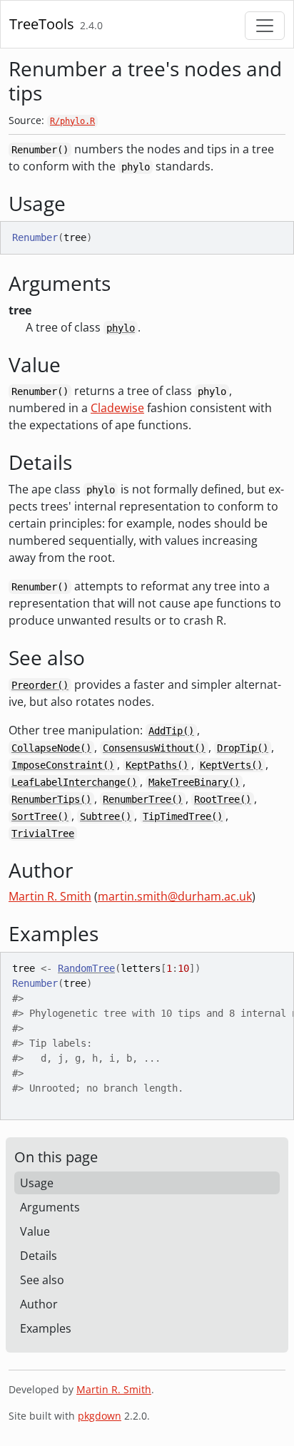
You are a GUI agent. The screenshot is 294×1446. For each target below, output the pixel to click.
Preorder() (40, 685)
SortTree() (40, 816)
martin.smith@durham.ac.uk (175, 896)
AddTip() (171, 731)
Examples (45, 1328)
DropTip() (242, 748)
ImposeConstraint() (62, 765)
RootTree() (222, 799)
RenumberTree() (143, 799)
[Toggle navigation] (265, 25)
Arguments (50, 1207)
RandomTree (86, 968)
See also (42, 1280)
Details (38, 1255)
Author (39, 1304)
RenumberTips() (51, 799)
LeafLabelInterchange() (74, 782)
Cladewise (117, 408)
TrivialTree (42, 833)
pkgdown (99, 1415)
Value (35, 1231)
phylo (120, 328)
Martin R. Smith (50, 896)
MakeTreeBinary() (194, 782)
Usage (37, 1183)
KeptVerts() (231, 765)
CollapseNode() (51, 748)
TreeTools (41, 24)
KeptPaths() (157, 765)
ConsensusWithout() (154, 748)
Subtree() (105, 816)
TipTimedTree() (183, 816)
